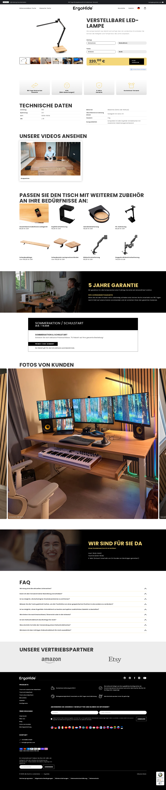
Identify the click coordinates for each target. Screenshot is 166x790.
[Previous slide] (21, 60)
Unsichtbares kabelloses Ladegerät (33, 227)
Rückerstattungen (62, 778)
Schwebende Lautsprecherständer (65, 257)
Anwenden (49, 767)
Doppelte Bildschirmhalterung (127, 257)
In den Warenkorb (135, 61)
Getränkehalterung (91, 227)
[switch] (160, 783)
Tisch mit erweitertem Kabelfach (30, 689)
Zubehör (131, 8)
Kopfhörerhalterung (59, 227)
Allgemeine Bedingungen (44, 778)
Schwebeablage (25, 257)
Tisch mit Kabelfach (25, 692)
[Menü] (163, 773)
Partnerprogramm (26, 778)
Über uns (22, 718)
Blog (20, 721)
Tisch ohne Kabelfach (26, 695)
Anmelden (141, 719)
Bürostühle (121, 8)
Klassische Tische (45, 8)
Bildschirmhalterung (91, 257)
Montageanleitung (25, 727)
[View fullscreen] (163, 370)
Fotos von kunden (25, 724)
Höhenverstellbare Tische (27, 8)
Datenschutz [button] (94, 778)
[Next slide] (81, 60)
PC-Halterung (120, 227)
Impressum (23, 716)
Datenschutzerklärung (79, 778)
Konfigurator (23, 703)
